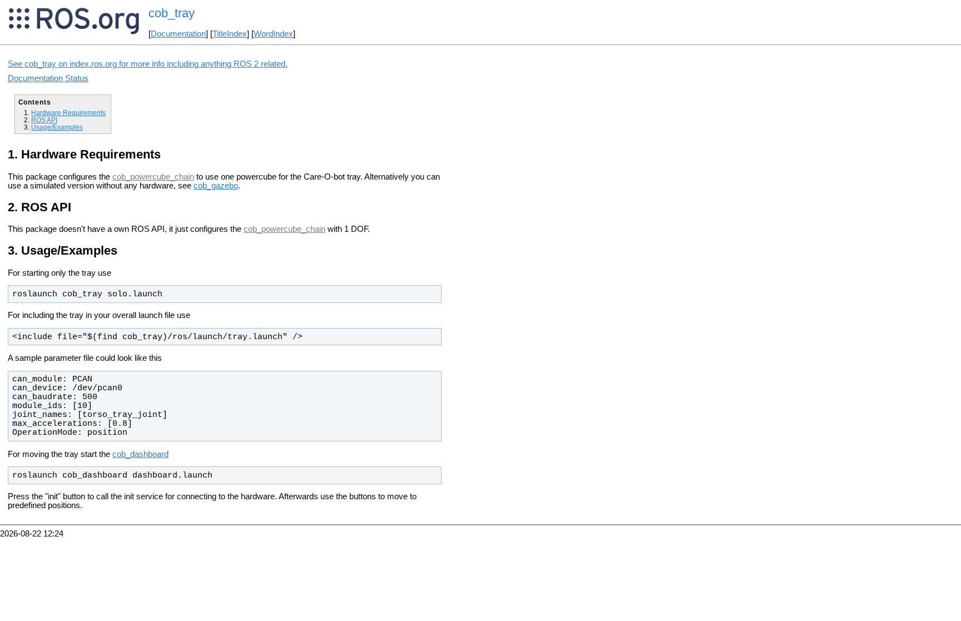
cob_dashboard (140, 454)
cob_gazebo (216, 185)
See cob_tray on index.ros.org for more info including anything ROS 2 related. (148, 63)
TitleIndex (229, 33)
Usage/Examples (57, 127)
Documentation (178, 33)
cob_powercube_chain (153, 176)
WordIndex (273, 33)
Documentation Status (48, 78)
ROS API (44, 119)
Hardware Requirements (68, 112)
